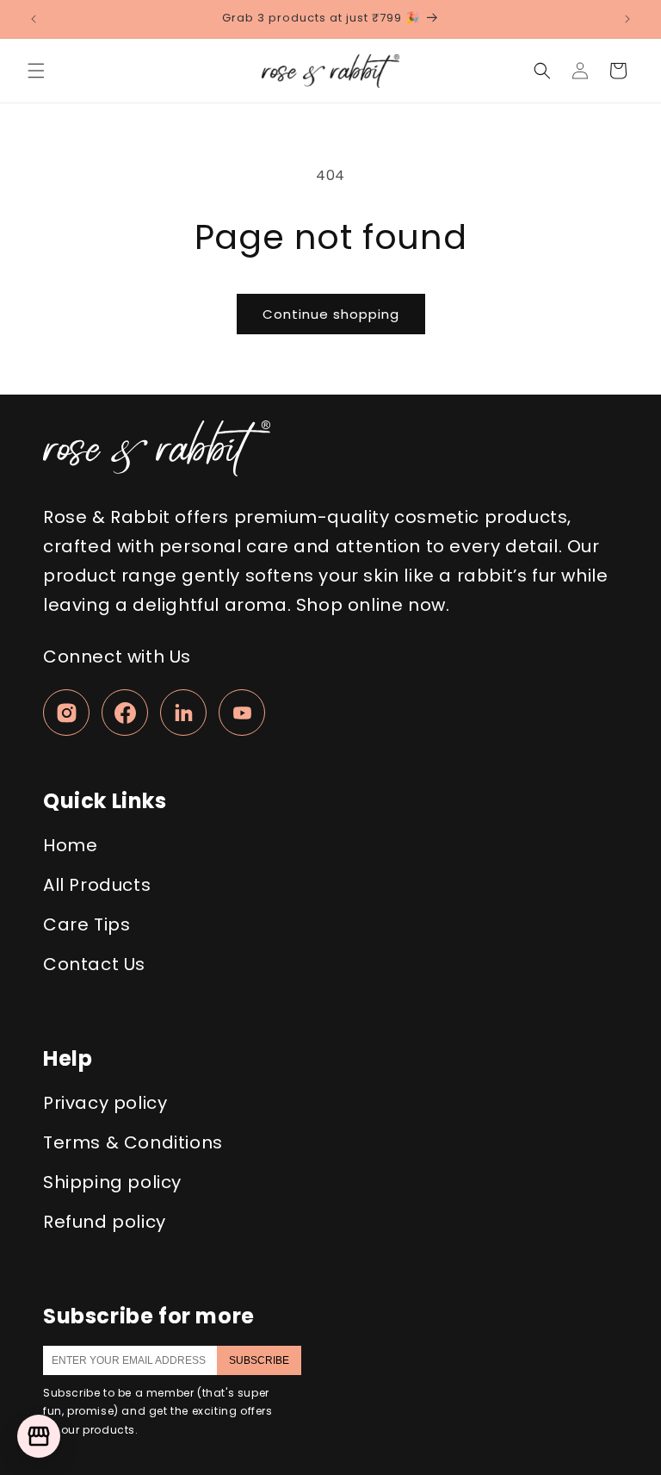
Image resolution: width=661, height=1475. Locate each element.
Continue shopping (331, 314)
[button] (36, 71)
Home (70, 845)
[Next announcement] (627, 19)
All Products (97, 885)
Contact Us (94, 964)
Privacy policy (105, 1103)
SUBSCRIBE (259, 1360)
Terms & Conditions (133, 1142)
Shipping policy (112, 1182)
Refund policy (104, 1222)
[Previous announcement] (34, 19)
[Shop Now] (38, 1436)
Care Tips (86, 924)
